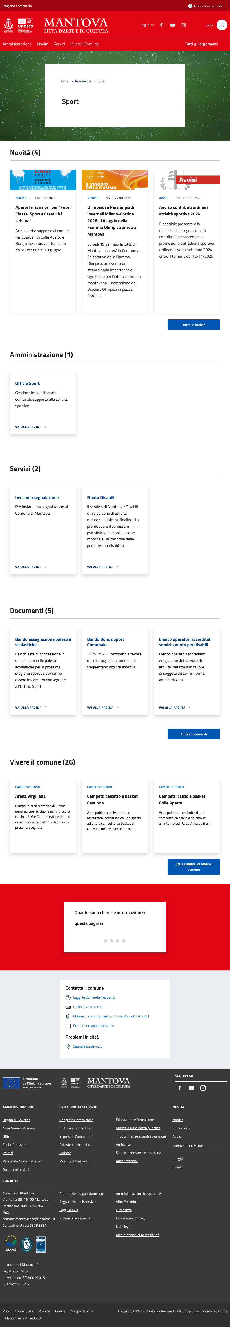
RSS (6, 1311)
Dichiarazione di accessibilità (137, 1234)
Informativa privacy (131, 1218)
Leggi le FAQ (68, 1210)
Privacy (44, 1311)
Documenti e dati (16, 1169)
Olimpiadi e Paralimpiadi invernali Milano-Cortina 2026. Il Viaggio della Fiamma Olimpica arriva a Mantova (111, 220)
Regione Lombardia (17, 6)
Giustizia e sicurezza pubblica (138, 1128)
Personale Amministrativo (22, 1161)
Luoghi (177, 1158)
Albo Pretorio (126, 1201)
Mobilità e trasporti (73, 1161)
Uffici (7, 1136)
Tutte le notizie (193, 324)
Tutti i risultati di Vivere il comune (194, 866)
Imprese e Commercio (75, 1136)
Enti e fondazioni (15, 1144)
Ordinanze (124, 1210)
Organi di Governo (16, 1120)
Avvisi (163, 198)
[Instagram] (181, 25)
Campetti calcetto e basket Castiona (112, 799)
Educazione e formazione (135, 1119)
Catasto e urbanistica (75, 1144)
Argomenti (83, 81)
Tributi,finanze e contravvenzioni (141, 1136)
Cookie (60, 1311)
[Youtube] (170, 25)
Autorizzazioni (127, 1161)
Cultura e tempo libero (76, 1128)
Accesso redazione (213, 1311)
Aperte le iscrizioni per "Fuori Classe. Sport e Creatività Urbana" (43, 214)
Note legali (124, 1226)
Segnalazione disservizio (77, 1201)
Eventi (177, 1167)
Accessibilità (23, 1311)
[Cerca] (222, 25)
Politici (8, 1153)
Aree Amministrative (19, 1128)
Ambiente (123, 1144)
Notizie (21, 198)
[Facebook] (159, 25)
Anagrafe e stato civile (76, 1120)
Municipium (188, 1311)
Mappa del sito (82, 1311)
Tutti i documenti (194, 734)
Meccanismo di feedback (23, 1318)
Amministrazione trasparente (138, 1193)
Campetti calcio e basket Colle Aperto (182, 799)
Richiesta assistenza (74, 1218)
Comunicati (181, 1128)
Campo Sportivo (27, 786)
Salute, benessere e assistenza (139, 1152)
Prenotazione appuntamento (81, 1193)
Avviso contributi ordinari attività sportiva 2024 (183, 210)
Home (63, 81)
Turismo (65, 1153)
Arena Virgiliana (30, 796)
